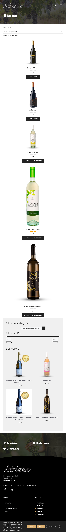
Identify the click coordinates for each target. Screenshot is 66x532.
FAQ (6, 511)
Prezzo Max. (56, 343)
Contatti (6, 485)
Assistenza (8, 506)
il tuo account (9, 503)
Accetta (31, 526)
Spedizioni (12, 443)
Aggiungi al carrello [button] (33, 161)
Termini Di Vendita (11, 508)
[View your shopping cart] (55, 5)
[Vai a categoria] (43, 328)
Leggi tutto (33, 76)
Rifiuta (41, 526)
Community (13, 448)
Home (4, 27)
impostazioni (16, 530)
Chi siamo (17, 485)
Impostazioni (52, 526)
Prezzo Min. (9, 343)
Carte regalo (43, 443)
